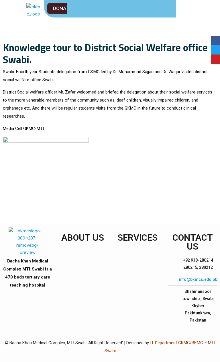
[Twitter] (215, 50)
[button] (62, 8)
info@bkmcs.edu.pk (198, 279)
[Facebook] (215, 40)
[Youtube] (215, 59)
